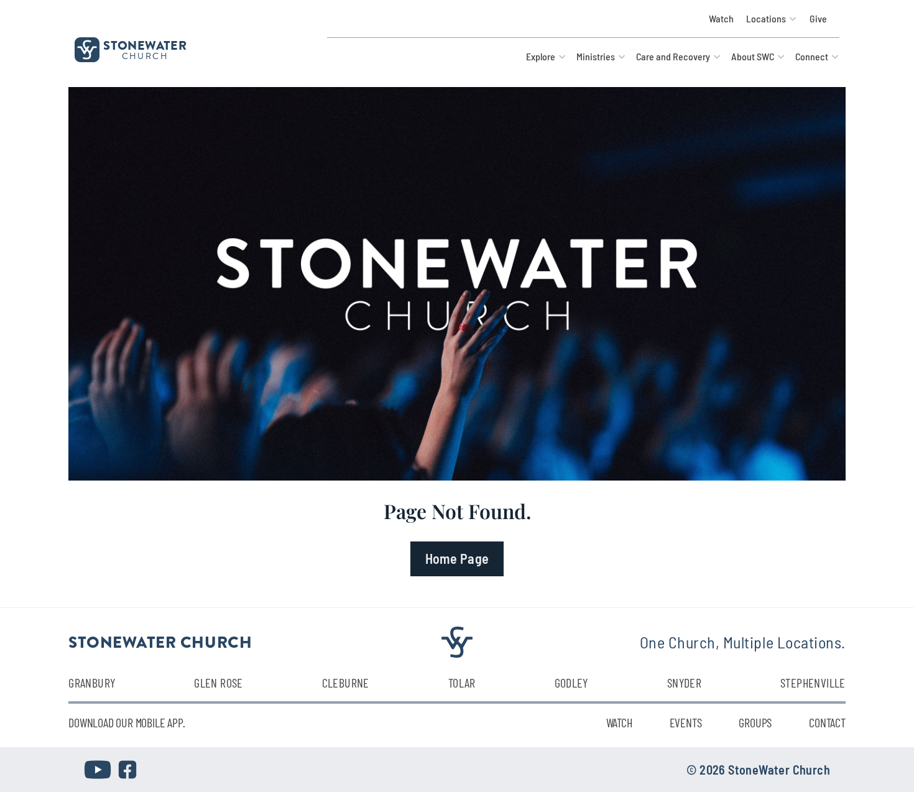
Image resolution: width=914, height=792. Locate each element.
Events (686, 722)
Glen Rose (218, 682)
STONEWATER (145, 45)
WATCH (619, 722)
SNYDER (684, 682)
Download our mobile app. (126, 722)
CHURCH (145, 56)
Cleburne (345, 682)
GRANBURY (91, 682)
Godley (571, 682)
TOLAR (462, 682)
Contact (827, 722)
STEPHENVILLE (813, 682)
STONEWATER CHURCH (160, 641)
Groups (755, 722)
